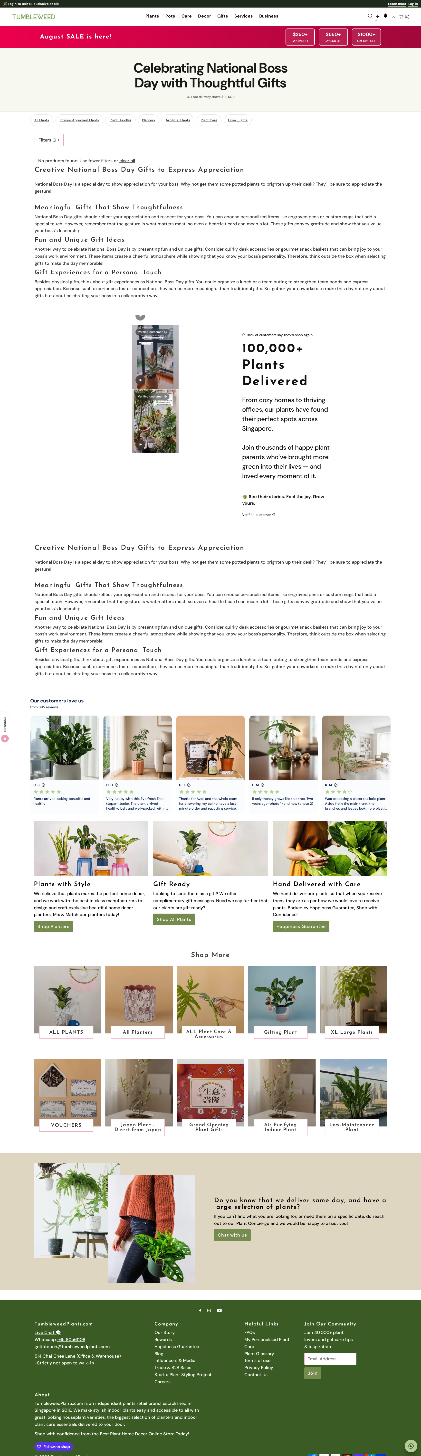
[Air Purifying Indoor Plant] (282, 1092)
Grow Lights (238, 120)
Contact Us (256, 1375)
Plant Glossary (259, 1354)
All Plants (41, 120)
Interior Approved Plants (79, 120)
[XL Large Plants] (353, 999)
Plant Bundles (120, 120)
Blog (158, 1354)
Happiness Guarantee (301, 926)
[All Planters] (139, 999)
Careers (162, 1382)
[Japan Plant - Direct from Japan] (139, 1092)
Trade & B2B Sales (172, 1368)
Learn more (397, 4)
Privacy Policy (258, 1368)
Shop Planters (53, 926)
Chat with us (232, 1235)
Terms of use (257, 1360)
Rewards (163, 1340)
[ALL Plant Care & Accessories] (210, 999)
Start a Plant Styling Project (182, 1375)
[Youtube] (219, 1310)
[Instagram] (209, 1310)
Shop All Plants (174, 919)
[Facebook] (200, 1310)
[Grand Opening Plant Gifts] (210, 1092)
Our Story (164, 1332)
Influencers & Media (174, 1360)
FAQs (249, 1332)
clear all (127, 161)
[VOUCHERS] (67, 1092)
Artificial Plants (178, 120)
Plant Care (209, 120)
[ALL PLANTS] (67, 999)
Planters (148, 120)
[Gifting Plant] (282, 999)
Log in (413, 4)
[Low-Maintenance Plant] (353, 1092)
